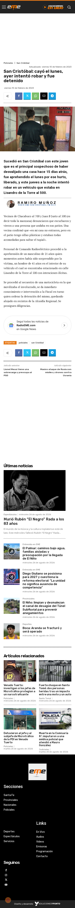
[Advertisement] (37, 37)
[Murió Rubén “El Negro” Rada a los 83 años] (35, 490)
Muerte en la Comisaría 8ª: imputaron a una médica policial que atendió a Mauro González (53, 739)
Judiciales (44, 750)
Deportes (27, 624)
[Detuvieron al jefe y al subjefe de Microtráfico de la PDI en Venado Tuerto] (20, 719)
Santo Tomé (45, 698)
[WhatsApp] (35, 96)
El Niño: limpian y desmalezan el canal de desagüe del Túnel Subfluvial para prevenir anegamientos (44, 608)
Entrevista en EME (31, 544)
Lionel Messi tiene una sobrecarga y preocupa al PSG (18, 372)
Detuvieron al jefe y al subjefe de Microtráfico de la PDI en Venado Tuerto (19, 738)
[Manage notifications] (8, 900)
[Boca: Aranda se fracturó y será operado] (12, 631)
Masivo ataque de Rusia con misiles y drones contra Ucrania (55, 372)
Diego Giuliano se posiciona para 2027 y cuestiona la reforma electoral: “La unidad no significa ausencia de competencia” (44, 580)
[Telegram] (52, 96)
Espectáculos (10, 515)
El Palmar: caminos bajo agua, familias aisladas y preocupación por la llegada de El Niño (44, 553)
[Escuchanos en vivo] (53, 7)
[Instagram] (6, 875)
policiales (23, 342)
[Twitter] (27, 96)
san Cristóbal (37, 342)
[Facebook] (18, 96)
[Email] (44, 96)
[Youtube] (6, 884)
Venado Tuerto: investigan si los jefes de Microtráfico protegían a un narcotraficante (19, 690)
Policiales (8, 63)
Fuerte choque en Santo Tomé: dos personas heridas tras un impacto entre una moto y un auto (55, 690)
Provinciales (28, 599)
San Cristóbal (23, 63)
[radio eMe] (14, 7)
